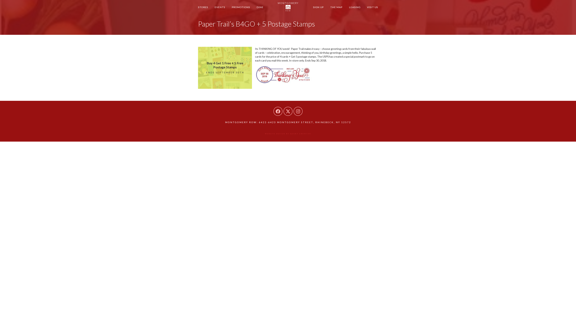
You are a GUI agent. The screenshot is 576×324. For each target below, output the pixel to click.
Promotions (241, 7)
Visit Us (372, 7)
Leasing (354, 7)
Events (220, 7)
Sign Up (318, 7)
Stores (203, 7)
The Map (336, 7)
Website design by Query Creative (288, 134)
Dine (260, 7)
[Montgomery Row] (288, 6)
